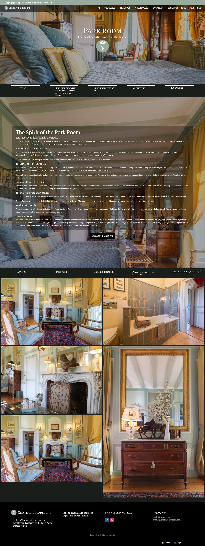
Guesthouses (141, 8)
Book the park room (102, 235)
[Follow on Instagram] (112, 520)
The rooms (125, 8)
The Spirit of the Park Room (48, 132)
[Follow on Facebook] (107, 520)
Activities (158, 8)
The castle (110, 8)
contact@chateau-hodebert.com (167, 519)
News (183, 8)
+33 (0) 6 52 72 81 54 (161, 517)
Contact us (173, 8)
